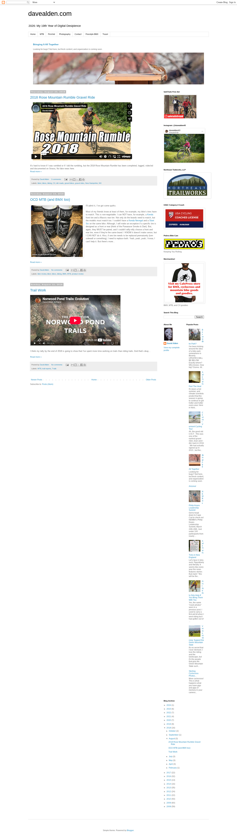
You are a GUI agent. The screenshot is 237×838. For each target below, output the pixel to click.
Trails (54, 369)
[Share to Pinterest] (83, 179)
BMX (64, 274)
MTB (42, 34)
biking (49, 183)
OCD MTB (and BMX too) (50, 200)
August (172, 738)
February (173, 768)
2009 (169, 803)
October (172, 731)
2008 (169, 806)
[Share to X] (77, 179)
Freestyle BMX (92, 34)
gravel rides (79, 183)
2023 (169, 709)
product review (78, 274)
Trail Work (38, 290)
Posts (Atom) (47, 384)
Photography (64, 34)
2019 (169, 724)
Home (33, 34)
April (171, 764)
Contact (78, 34)
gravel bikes (69, 183)
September (174, 735)
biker (39, 183)
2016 (169, 776)
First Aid (51, 34)
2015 (169, 780)
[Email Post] (66, 179)
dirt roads (60, 183)
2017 (169, 773)
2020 (169, 720)
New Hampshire (91, 183)
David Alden (172, 343)
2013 (169, 788)
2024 (169, 705)
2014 (169, 784)
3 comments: (56, 179)
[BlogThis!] (74, 179)
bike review (42, 274)
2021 (169, 716)
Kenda (150, 214)
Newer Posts (36, 380)
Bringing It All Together (46, 44)
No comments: (57, 270)
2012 (169, 791)
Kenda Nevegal (136, 220)
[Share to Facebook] (80, 179)
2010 (169, 799)
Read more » (36, 171)
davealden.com (50, 13)
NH (100, 183)
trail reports (46, 369)
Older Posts (151, 380)
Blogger (130, 830)
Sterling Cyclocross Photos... (193, 673)
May (171, 760)
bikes (44, 183)
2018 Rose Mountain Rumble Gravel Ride (62, 97)
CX (54, 183)
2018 (169, 728)
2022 (169, 712)
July (171, 756)
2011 (169, 795)
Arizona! (192, 486)
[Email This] (71, 179)
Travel (105, 34)
